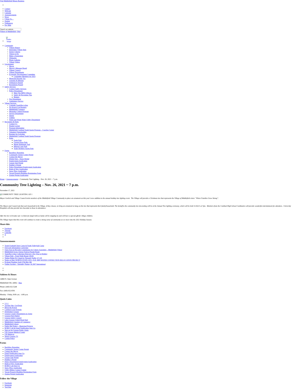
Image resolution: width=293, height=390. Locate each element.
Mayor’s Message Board (18, 68)
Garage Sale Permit (16, 163)
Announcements (10, 15)
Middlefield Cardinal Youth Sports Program (25, 136)
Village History (14, 48)
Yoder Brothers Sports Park (24, 149)
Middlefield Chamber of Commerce (17, 322)
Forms (7, 151)
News (7, 17)
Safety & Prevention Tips (23, 95)
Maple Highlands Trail (22, 144)
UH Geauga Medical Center (15, 332)
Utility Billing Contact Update (15, 370)
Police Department (16, 91)
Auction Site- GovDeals (13, 305)
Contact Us (13, 124)
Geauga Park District (12, 316)
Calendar (8, 13)
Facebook (8, 383)
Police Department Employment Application (25, 167)
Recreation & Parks (12, 122)
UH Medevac (9, 334)
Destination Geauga (12, 312)
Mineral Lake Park (20, 146)
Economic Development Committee (22, 74)
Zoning (7, 21)
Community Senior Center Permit (21, 155)
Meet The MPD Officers (22, 93)
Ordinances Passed (16, 83)
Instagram (8, 385)
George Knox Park (20, 142)
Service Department (16, 114)
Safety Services (10, 87)
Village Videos (14, 62)
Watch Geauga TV (11, 336)
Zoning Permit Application (18, 175)
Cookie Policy (10, 338)
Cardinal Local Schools (13, 310)
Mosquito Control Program (19, 111)
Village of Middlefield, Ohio (10, 31)
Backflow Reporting (16, 153)
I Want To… (9, 19)
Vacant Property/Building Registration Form (25, 173)
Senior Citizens (14, 52)
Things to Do (14, 54)
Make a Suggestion (16, 56)
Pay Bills (8, 25)
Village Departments (16, 72)
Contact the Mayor (16, 157)
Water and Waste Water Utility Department (24, 120)
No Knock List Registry (18, 107)
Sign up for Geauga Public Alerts (16, 330)
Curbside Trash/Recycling (18, 105)
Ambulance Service (16, 101)
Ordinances (9, 23)
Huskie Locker (14, 126)
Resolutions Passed (16, 85)
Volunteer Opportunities (17, 132)
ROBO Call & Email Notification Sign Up (20, 328)
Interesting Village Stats (17, 50)
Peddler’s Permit (15, 165)
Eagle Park (18, 140)
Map (20, 283)
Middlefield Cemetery (17, 109)
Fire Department (15, 99)
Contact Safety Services (17, 89)
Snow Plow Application (17, 171)
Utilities (12, 118)
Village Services (10, 103)
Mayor (11, 66)
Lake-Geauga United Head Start (16, 320)
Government (9, 64)
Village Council (14, 70)
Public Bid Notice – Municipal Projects (19, 326)
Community (9, 46)
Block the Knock (11, 308)
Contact (7, 9)
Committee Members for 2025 (24, 76)
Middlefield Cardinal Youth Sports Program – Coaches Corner (31, 130)
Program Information (16, 128)
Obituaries (13, 58)
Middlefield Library (12, 324)
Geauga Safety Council (13, 318)
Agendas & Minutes (16, 81)
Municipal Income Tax (17, 79)
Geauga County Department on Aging (18, 314)
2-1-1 (6, 303)
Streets (11, 116)
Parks (11, 138)
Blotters (16, 97)
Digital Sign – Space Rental (19, 159)
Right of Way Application (18, 169)
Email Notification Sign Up (14, 353)
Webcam (8, 11)
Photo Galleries (14, 60)
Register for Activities (17, 134)
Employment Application (18, 161)
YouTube (8, 387)
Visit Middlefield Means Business (12, 1)
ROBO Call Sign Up (12, 366)
